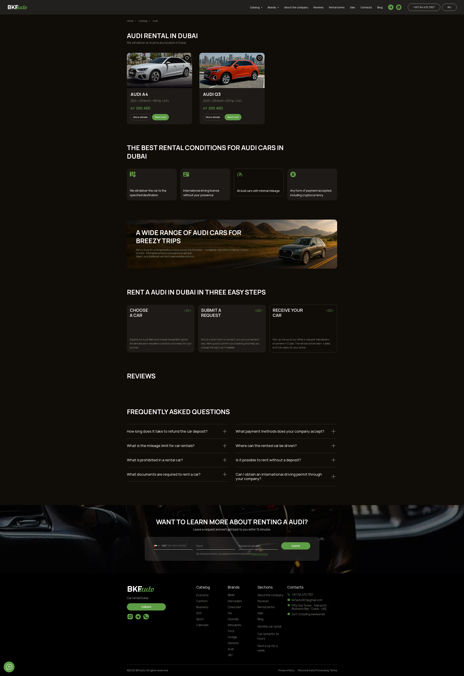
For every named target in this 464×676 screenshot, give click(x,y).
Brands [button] (272, 7)
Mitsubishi (234, 625)
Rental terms (337, 7)
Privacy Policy (286, 670)
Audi (155, 21)
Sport (200, 619)
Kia (230, 613)
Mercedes (235, 601)
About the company (296, 7)
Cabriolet (202, 625)
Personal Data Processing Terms (317, 670)
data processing (260, 553)
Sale (352, 7)
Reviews (318, 7)
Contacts (366, 7)
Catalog (143, 21)
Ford (231, 631)
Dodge (232, 637)
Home (130, 21)
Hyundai (233, 619)
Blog (380, 7)
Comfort (202, 601)
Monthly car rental (269, 626)
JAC (230, 655)
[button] (146, 606)
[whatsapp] (398, 7)
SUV (199, 613)
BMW (231, 595)
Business (202, 607)
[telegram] (390, 7)
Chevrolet (234, 607)
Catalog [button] (255, 7)
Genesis (233, 643)
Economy (202, 595)
